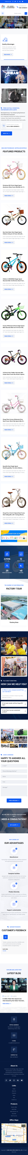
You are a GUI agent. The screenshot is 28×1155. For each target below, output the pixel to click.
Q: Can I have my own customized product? (11, 711)
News (14, 1095)
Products (14, 1093)
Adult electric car (14, 1111)
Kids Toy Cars (14, 1115)
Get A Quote (13, 825)
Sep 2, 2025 (6, 996)
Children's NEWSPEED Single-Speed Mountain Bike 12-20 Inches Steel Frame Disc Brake (13, 280)
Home (14, 1088)
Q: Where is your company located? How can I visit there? (13, 690)
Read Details (8, 195)
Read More (7, 54)
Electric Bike (14, 1107)
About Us (5, 133)
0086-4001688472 (23, 7)
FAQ (14, 1097)
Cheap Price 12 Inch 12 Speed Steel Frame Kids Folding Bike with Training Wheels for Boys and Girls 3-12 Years (14, 514)
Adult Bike (14, 1109)
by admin (14, 996)
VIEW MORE (18, 24)
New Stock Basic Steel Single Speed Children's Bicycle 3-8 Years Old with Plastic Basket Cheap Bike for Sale (12, 233)
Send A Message (13, 800)
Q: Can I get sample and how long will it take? (12, 704)
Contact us (14, 1099)
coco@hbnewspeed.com (14, 1043)
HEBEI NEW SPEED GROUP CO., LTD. (15, 1150)
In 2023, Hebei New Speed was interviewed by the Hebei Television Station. (14, 1001)
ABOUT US (9, 24)
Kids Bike (14, 1113)
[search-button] (26, 13)
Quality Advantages (8, 44)
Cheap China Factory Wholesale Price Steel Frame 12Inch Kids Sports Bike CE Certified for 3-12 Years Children (13, 421)
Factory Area (14, 622)
